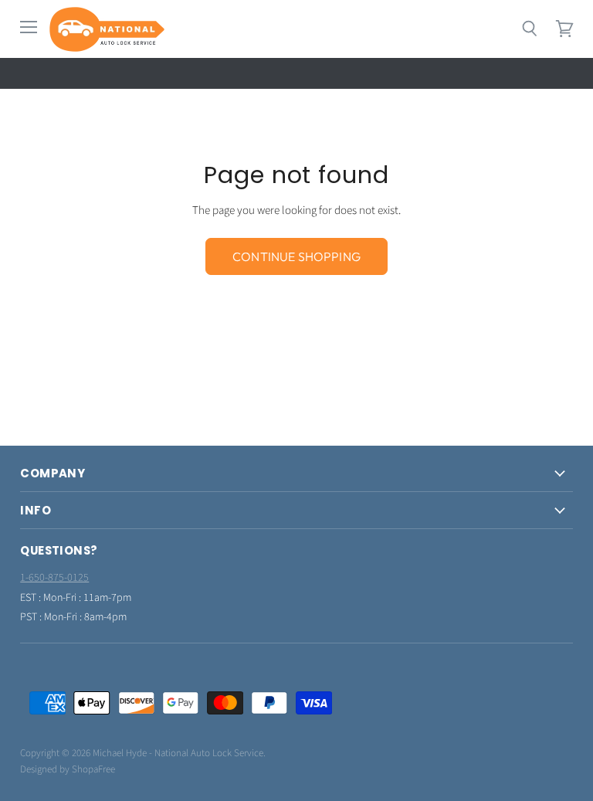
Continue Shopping (296, 256)
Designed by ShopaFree (67, 769)
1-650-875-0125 (54, 577)
